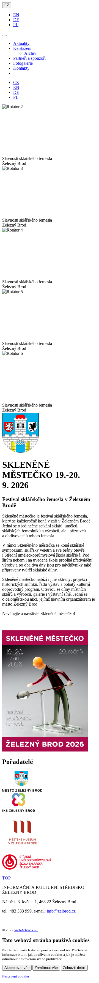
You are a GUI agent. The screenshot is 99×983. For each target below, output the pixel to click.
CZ (6, 5)
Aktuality (21, 43)
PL (15, 24)
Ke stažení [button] (22, 48)
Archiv (30, 53)
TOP (6, 878)
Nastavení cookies (15, 976)
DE (16, 19)
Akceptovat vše (16, 968)
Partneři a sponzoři (29, 58)
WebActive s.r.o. (26, 930)
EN (16, 14)
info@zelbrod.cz (61, 911)
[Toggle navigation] (4, 35)
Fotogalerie (23, 63)
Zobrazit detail (74, 968)
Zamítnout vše (46, 968)
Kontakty (21, 68)
